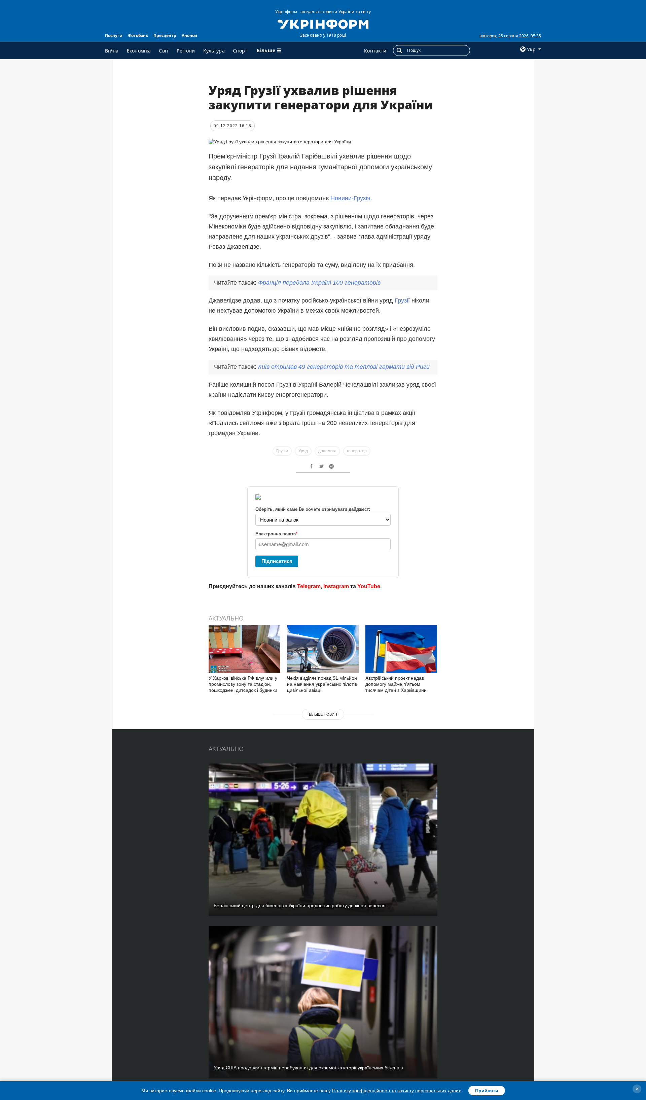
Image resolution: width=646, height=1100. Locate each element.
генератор (357, 451)
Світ (164, 50)
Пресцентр (164, 35)
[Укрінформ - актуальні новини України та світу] (323, 23)
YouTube (368, 586)
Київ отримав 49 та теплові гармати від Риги (344, 366)
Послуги (113, 35)
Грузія (282, 451)
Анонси (189, 35)
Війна (112, 50)
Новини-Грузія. (351, 198)
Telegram (309, 586)
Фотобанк (138, 35)
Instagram (336, 586)
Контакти (375, 50)
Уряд (303, 451)
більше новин (323, 714)
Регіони (186, 50)
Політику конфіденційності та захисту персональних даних (396, 1090)
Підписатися (276, 561)
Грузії (403, 300)
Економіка (139, 50)
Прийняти (486, 1090)
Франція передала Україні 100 (319, 282)
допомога (327, 451)
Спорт (240, 50)
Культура (214, 50)
